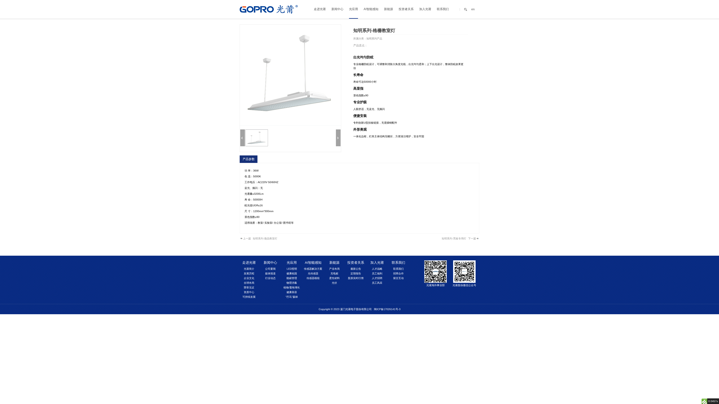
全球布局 (249, 282)
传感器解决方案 (313, 268)
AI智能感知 (371, 9)
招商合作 (398, 273)
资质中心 (249, 292)
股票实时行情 (356, 278)
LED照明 (292, 268)
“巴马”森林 (292, 296)
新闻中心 (337, 9)
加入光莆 (425, 9)
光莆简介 (249, 268)
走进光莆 (320, 9)
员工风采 (377, 282)
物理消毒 (291, 282)
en (473, 9)
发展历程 (249, 273)
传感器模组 (313, 278)
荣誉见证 (249, 287)
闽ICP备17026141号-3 (387, 309)
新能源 (388, 9)
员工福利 (377, 273)
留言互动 (398, 278)
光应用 (353, 9)
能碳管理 (291, 278)
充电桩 (334, 273)
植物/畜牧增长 (291, 287)
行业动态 (270, 278)
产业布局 (334, 268)
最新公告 (356, 268)
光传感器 (313, 273)
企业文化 (249, 278)
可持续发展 (249, 296)
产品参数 (249, 159)
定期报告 (356, 273)
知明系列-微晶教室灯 (265, 238)
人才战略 (377, 268)
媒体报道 (270, 273)
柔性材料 (334, 278)
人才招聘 (377, 278)
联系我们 (443, 9)
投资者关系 (406, 9)
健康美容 (291, 292)
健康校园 (291, 273)
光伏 (334, 282)
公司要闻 (270, 268)
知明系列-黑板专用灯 (454, 238)
